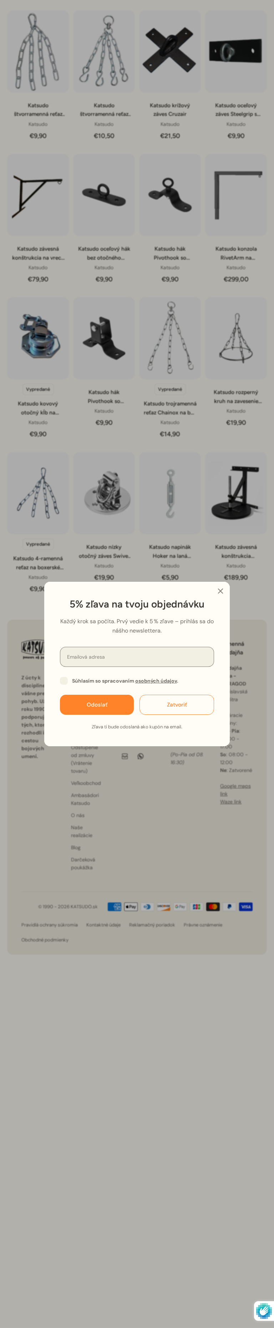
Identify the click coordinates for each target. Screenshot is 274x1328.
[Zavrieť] (220, 591)
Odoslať (97, 704)
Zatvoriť (177, 704)
